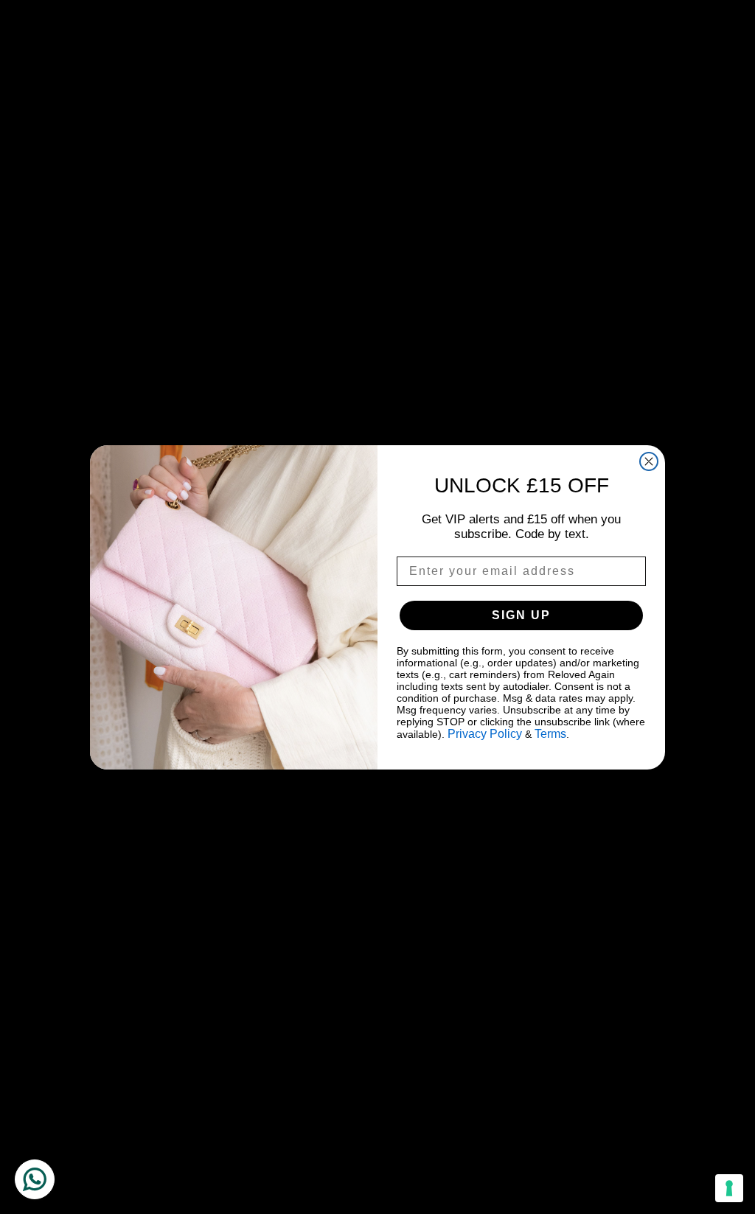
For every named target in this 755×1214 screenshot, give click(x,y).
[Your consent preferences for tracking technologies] (729, 1188)
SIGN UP (521, 615)
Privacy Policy (485, 734)
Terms (550, 734)
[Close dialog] (649, 461)
